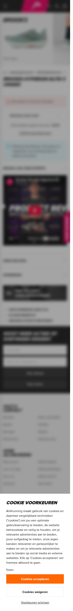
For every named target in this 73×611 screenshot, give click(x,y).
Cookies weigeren (35, 592)
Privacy (10, 569)
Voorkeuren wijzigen (35, 602)
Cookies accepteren (35, 579)
